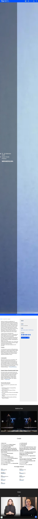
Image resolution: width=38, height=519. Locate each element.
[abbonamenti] (28, 1)
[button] (34, 1)
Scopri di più (7, 379)
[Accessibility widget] (36, 517)
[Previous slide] (2, 421)
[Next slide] (35, 421)
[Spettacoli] (25, 1)
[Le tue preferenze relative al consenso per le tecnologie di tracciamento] (2, 517)
